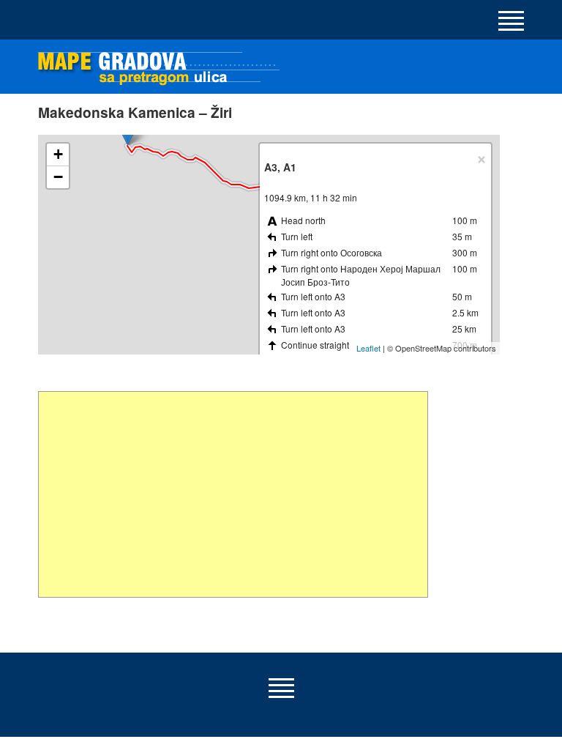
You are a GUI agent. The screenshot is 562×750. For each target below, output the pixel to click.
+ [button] (58, 154)
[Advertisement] (233, 494)
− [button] (58, 177)
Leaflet (368, 348)
